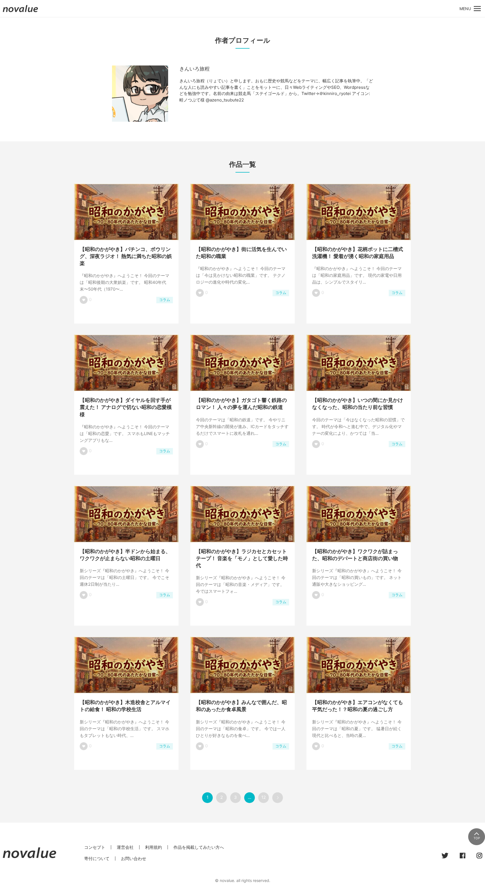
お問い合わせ (133, 858)
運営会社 (125, 847)
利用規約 (153, 847)
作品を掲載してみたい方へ (198, 847)
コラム (164, 300)
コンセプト (94, 847)
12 (263, 797)
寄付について (96, 858)
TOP (476, 838)
